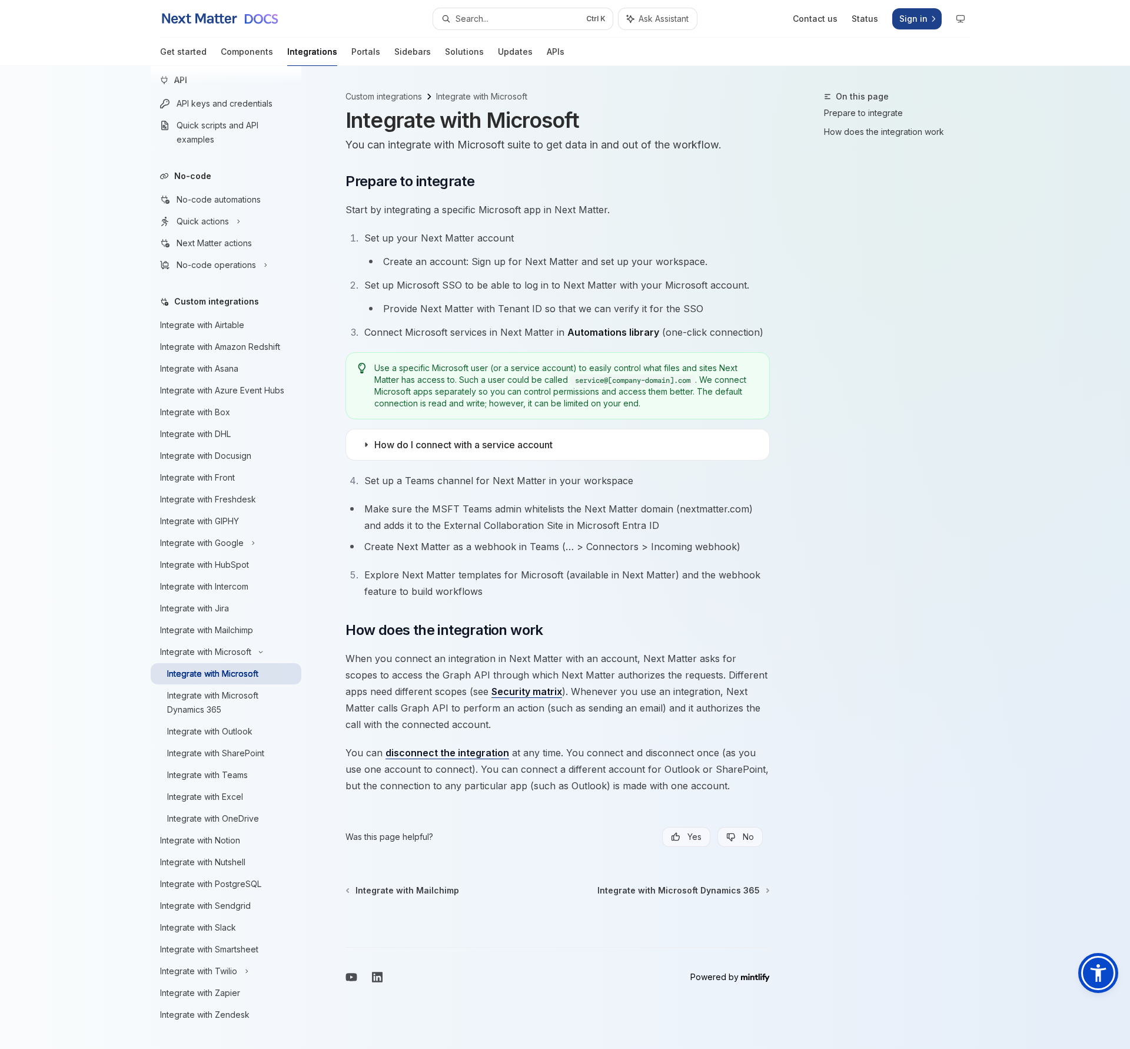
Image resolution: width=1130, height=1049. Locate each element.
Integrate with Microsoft (481, 96)
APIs (555, 52)
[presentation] (235, 557)
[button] (1098, 973)
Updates (515, 52)
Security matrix (526, 691)
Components (247, 52)
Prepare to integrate (863, 113)
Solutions (464, 52)
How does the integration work (884, 132)
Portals (365, 52)
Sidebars (412, 52)
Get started (183, 52)
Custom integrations (383, 96)
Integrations (312, 52)
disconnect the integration (447, 753)
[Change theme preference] (960, 18)
